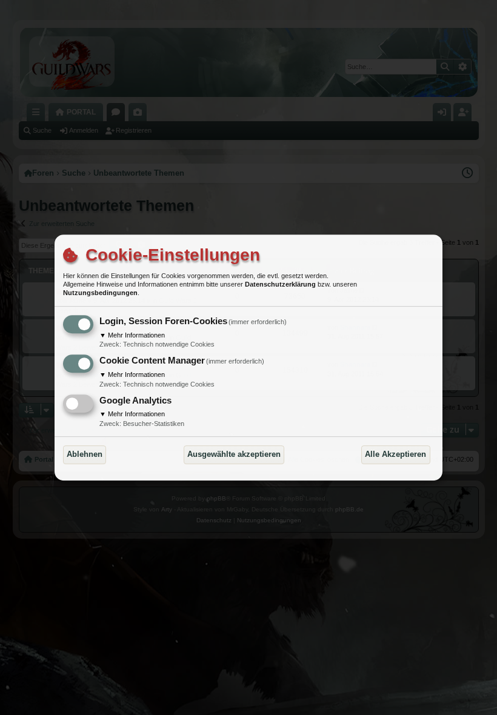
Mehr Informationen (132, 335)
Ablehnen (84, 454)
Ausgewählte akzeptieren (234, 454)
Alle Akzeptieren (395, 454)
